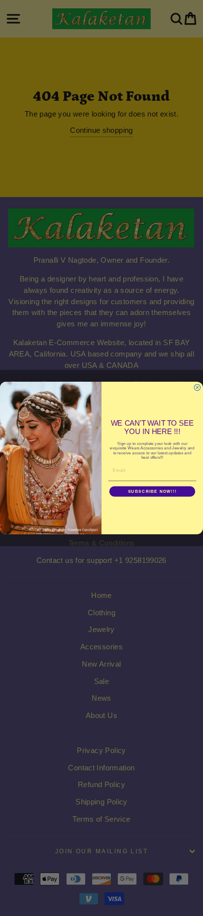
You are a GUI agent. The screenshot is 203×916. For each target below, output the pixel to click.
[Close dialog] (197, 387)
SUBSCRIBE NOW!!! (152, 491)
